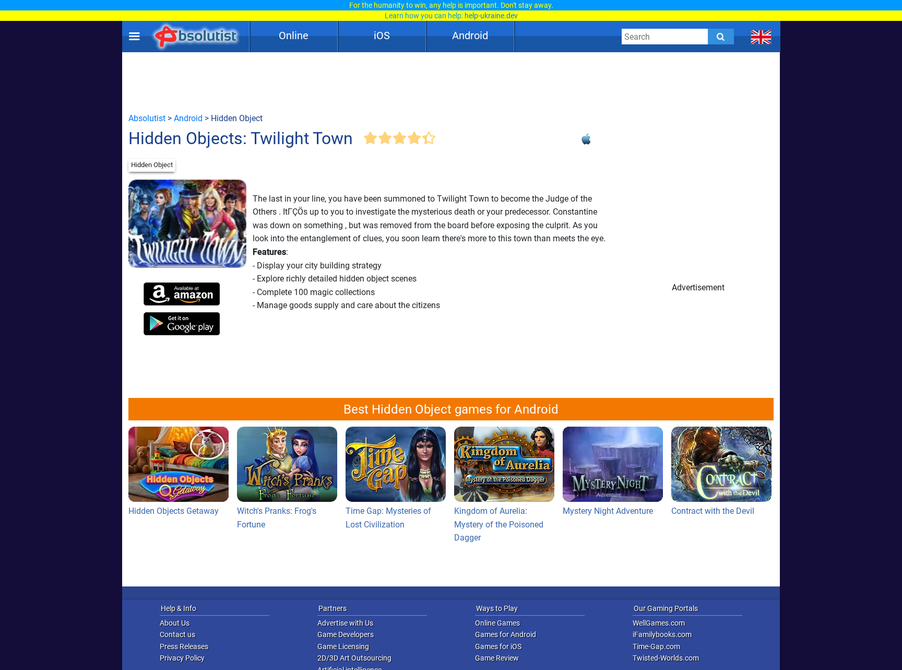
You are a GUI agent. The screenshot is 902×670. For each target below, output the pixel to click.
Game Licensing (343, 646)
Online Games (497, 623)
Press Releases (184, 646)
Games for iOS (498, 646)
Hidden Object (152, 165)
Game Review (497, 658)
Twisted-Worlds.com (666, 658)
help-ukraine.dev (491, 15)
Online (293, 35)
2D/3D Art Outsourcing (354, 658)
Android (470, 35)
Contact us (177, 634)
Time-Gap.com (656, 646)
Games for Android (505, 634)
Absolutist (146, 118)
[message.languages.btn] (761, 36)
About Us (174, 623)
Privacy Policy (182, 658)
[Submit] (721, 36)
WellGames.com (659, 623)
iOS (382, 35)
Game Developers (345, 634)
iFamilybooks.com (662, 634)
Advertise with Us (345, 623)
